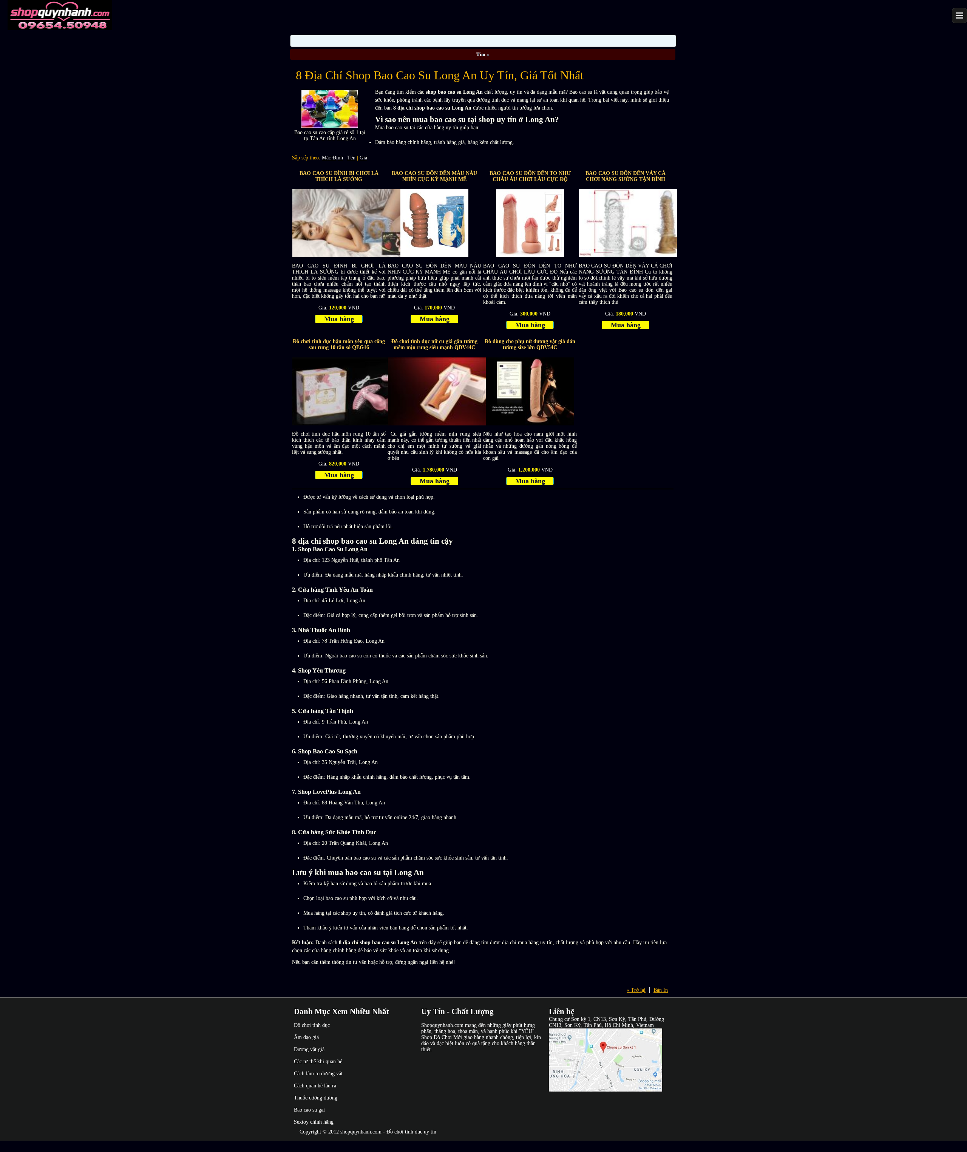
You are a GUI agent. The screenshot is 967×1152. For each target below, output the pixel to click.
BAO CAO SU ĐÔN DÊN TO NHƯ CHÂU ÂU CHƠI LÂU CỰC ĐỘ (530, 176)
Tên (351, 158)
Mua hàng (339, 319)
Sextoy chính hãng (314, 1122)
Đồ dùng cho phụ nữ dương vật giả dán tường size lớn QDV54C (530, 344)
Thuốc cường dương (315, 1098)
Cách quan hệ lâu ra (315, 1086)
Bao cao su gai (309, 1110)
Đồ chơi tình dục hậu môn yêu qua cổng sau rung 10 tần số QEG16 (339, 344)
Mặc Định (332, 158)
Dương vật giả (309, 1049)
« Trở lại (636, 990)
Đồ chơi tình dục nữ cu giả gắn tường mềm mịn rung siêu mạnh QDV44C (434, 344)
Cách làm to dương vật (318, 1073)
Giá (363, 158)
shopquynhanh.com (361, 1132)
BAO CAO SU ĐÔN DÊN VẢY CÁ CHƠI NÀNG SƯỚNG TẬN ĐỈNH (625, 176)
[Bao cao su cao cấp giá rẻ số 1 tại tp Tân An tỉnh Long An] (329, 126)
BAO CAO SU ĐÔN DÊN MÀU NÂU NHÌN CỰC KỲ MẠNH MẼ (434, 176)
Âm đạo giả (306, 1037)
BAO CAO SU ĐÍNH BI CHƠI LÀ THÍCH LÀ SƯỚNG (339, 176)
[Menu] (959, 15)
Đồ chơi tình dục (312, 1025)
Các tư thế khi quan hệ (318, 1061)
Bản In (660, 990)
